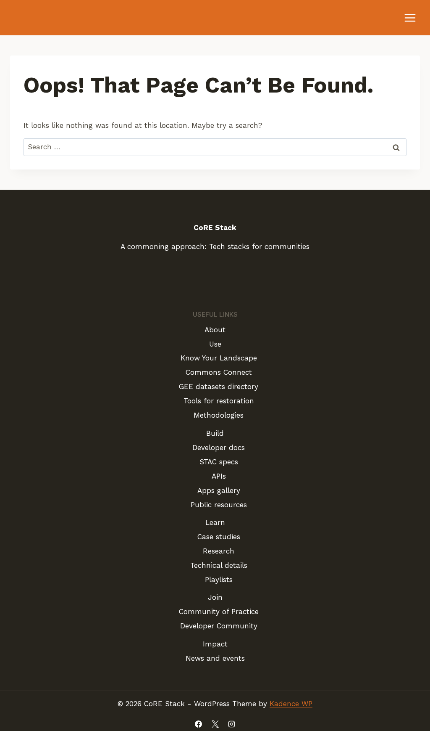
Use (215, 344)
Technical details (218, 565)
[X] (215, 724)
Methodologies (219, 415)
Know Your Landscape (219, 358)
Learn (215, 522)
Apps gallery (218, 490)
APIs (219, 476)
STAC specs (218, 462)
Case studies (218, 536)
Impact (215, 644)
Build (215, 433)
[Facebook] (198, 724)
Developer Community (218, 626)
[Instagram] (231, 724)
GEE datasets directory (218, 386)
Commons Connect (219, 372)
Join (215, 597)
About (215, 330)
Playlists (219, 579)
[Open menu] (410, 17)
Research (218, 551)
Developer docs (218, 447)
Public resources (219, 505)
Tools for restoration (219, 401)
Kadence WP (291, 703)
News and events (215, 658)
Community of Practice (219, 611)
